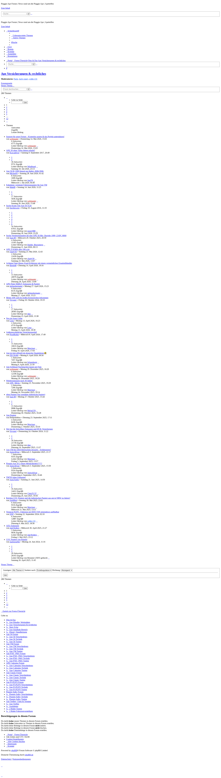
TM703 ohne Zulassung (16, 477)
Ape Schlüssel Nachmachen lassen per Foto (23, 367)
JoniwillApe (15, 452)
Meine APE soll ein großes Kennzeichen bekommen (27, 298)
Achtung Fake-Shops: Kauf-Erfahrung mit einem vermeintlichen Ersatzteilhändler (39, 263)
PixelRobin (14, 334)
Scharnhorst (32, 362)
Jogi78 (30, 180)
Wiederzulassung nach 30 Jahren (19, 381)
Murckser (31, 348)
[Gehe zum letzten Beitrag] (37, 146)
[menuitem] (22, 35)
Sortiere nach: (30, 570)
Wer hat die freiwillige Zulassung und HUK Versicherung (29, 429)
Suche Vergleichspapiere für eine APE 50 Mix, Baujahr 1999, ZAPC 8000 (36, 235)
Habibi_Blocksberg (35, 245)
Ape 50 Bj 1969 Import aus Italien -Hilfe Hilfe (25, 171)
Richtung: (56, 570)
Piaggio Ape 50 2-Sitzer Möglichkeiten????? (24, 463)
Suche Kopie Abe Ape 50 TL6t (18, 206)
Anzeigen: (7, 570)
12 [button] (7, 119)
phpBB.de (29, 755)
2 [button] (6, 107)
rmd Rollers (14, 528)
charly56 (13, 252)
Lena (12, 321)
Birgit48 (13, 265)
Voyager (13, 300)
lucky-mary (23, 79)
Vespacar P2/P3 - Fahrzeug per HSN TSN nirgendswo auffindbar (32, 512)
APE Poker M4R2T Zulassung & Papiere (23, 284)
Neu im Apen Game (14, 318)
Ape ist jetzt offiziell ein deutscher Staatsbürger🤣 (26, 353)
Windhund (31, 166)
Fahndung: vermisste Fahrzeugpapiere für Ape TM (26, 185)
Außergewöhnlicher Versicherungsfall (21, 332)
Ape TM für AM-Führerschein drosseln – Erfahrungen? (28, 450)
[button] (7, 98)
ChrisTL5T (32, 493)
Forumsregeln (6, 83)
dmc (29, 314)
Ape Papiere (11, 415)
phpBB (14, 750)
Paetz (16, 79)
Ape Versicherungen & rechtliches (23, 73)
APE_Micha (15, 383)
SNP (11, 514)
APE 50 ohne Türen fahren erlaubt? (20, 150)
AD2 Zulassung (12, 526)
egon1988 (31, 231)
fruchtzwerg (14, 208)
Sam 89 (13, 238)
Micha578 (31, 411)
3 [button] (6, 109)
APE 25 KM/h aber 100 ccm (17, 249)
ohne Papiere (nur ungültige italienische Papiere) (25, 394)
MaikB (12, 187)
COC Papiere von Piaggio (16, 539)
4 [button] (6, 112)
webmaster (14, 139)
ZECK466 (14, 355)
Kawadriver (14, 153)
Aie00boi (13, 500)
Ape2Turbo (14, 480)
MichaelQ (14, 173)
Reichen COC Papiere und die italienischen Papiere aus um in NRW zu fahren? (38, 498)
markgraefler (15, 542)
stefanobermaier (16, 286)
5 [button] (6, 114)
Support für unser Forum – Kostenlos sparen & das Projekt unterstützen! (35, 137)
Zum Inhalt (5, 8)
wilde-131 (33, 79)
